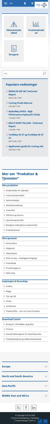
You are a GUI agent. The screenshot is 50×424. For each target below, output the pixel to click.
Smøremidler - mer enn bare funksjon (23, 311)
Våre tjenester (9, 238)
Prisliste (9, 329)
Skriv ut (32, 420)
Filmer (9, 301)
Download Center (11, 319)
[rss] (18, 407)
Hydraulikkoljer (12, 200)
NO (11, 3)
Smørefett (10, 210)
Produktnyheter (13, 230)
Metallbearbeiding (14, 205)
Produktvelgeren (13, 268)
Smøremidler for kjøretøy (17, 190)
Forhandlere (11, 243)
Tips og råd (11, 296)
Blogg (8, 291)
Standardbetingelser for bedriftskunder (23, 334)
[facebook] (26, 407)
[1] (44, 73)
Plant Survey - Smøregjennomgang (21, 258)
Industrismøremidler (15, 195)
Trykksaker (34, 418)
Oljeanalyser (11, 253)
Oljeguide (10, 248)
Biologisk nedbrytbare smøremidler (22, 225)
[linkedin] (33, 407)
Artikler (9, 286)
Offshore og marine (14, 215)
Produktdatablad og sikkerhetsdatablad (23, 339)
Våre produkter (10, 185)
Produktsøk (11, 263)
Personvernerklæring (20, 418)
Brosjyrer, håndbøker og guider (20, 324)
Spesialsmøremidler (15, 220)
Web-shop (10, 273)
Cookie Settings (21, 420)
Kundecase (11, 306)
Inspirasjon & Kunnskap (15, 281)
